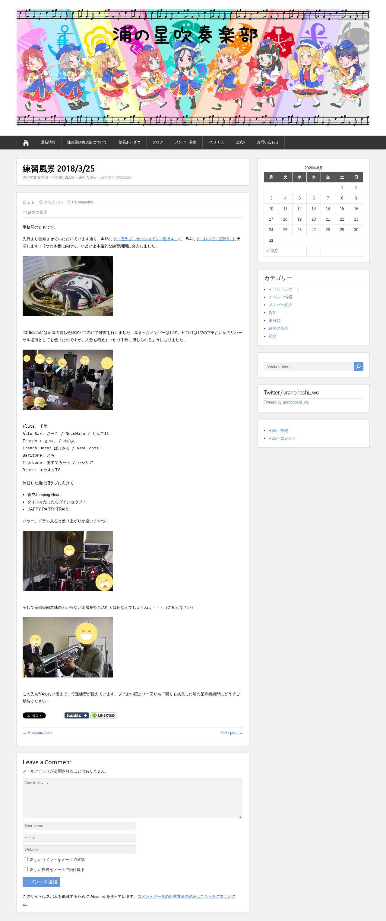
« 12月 (272, 251)
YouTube (216, 142)
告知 (273, 312)
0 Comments (82, 202)
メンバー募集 (186, 142)
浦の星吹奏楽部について (87, 142)
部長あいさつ (130, 142)
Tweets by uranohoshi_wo (286, 402)
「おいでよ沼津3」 (216, 239)
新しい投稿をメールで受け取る (57, 869)
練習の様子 (37, 212)
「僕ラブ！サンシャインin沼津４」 (147, 239)
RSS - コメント (282, 438)
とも (31, 202)
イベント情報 (280, 297)
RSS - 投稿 (278, 430)
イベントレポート (284, 289)
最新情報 (48, 142)
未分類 (274, 320)
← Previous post (37, 732)
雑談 (273, 336)
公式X (240, 142)
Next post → (232, 732)
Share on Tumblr (77, 715)
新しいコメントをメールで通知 (57, 859)
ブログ (157, 142)
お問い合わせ (268, 142)
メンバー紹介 (280, 305)
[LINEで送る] (103, 715)
